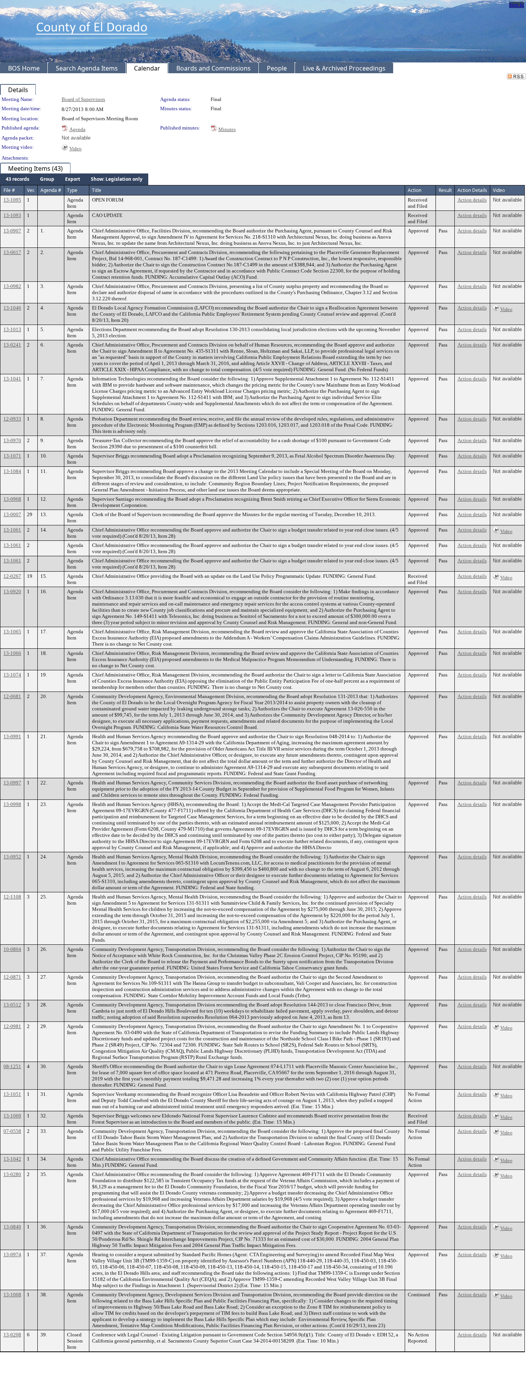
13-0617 (12, 252)
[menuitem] (17, 179)
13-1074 (12, 675)
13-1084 (12, 471)
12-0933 (12, 419)
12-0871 (12, 977)
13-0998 (12, 804)
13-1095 (12, 200)
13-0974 (12, 1254)
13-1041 (12, 379)
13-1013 (12, 329)
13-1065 (12, 631)
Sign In (516, 5)
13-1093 (12, 215)
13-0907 (12, 231)
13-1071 (12, 456)
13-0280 (12, 1174)
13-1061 (12, 530)
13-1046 (12, 308)
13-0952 (12, 857)
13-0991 (12, 736)
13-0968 (12, 499)
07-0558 (12, 1131)
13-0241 (12, 345)
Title (96, 190)
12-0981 (12, 1026)
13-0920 (12, 591)
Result (445, 190)
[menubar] (74, 179)
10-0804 (12, 949)
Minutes (227, 129)
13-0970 (12, 440)
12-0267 (12, 576)
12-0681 (12, 696)
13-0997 (12, 783)
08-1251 (12, 1066)
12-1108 (12, 897)
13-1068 (12, 1294)
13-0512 (12, 1005)
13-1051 (12, 1094)
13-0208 (12, 1335)
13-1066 (12, 653)
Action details (472, 200)
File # (9, 190)
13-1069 (12, 1116)
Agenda (77, 129)
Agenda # (50, 190)
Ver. (31, 190)
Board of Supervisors (83, 99)
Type (72, 190)
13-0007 (12, 514)
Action (414, 190)
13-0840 (12, 1227)
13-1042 (12, 1159)
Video (75, 148)
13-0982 (12, 286)
